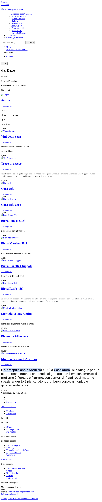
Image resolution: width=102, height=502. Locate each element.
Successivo (11, 402)
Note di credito (12, 473)
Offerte (9, 427)
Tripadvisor (11, 413)
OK (4, 64)
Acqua (5, 100)
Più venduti (11, 432)
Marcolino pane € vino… (19, 14)
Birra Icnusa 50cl (13, 220)
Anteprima (6, 106)
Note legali (11, 448)
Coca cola (7, 188)
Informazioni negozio (10, 494)
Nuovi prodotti (12, 429)
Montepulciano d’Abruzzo (19, 359)
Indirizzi (9, 475)
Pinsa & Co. (17, 30)
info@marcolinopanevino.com (21, 492)
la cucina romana (19, 16)
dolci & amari (17, 23)
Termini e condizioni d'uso (17, 450)
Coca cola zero (11, 204)
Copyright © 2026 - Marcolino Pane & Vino (19, 498)
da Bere (15, 21)
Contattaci (5, 2)
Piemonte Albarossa (14, 336)
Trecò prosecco (11, 163)
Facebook (10, 411)
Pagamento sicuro (13, 452)
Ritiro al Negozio (13, 445)
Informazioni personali (15, 468)
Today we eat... (15, 26)
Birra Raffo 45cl (12, 288)
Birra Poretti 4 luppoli (16, 266)
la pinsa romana (18, 18)
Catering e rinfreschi (14, 38)
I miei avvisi (11, 478)
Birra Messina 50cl (14, 243)
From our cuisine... (19, 28)
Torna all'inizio (8, 406)
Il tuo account (6, 459)
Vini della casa (11, 136)
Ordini (9, 471)
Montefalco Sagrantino (16, 313)
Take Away (11, 35)
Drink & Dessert (19, 33)
